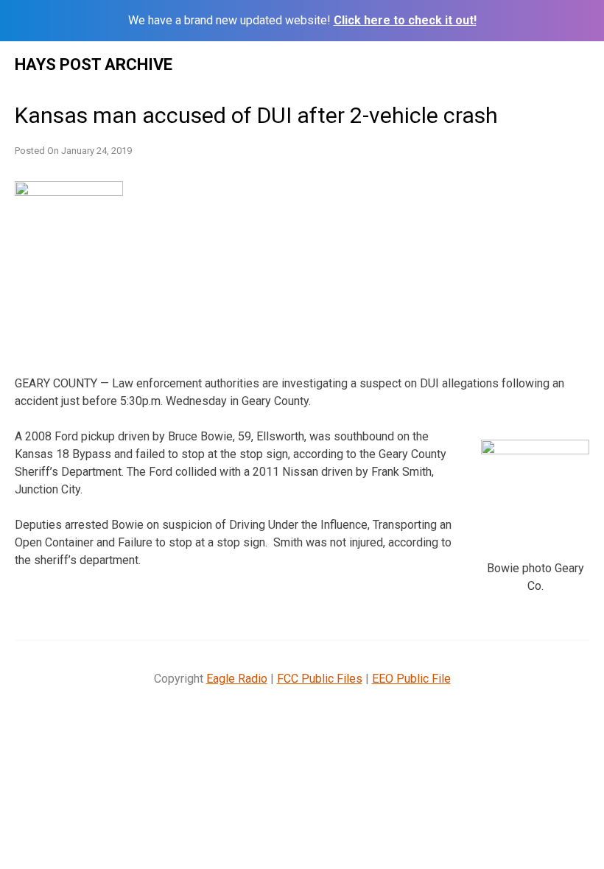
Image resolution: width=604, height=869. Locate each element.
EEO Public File (411, 679)
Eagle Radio (236, 679)
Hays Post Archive (93, 64)
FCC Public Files (319, 679)
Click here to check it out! (405, 20)
